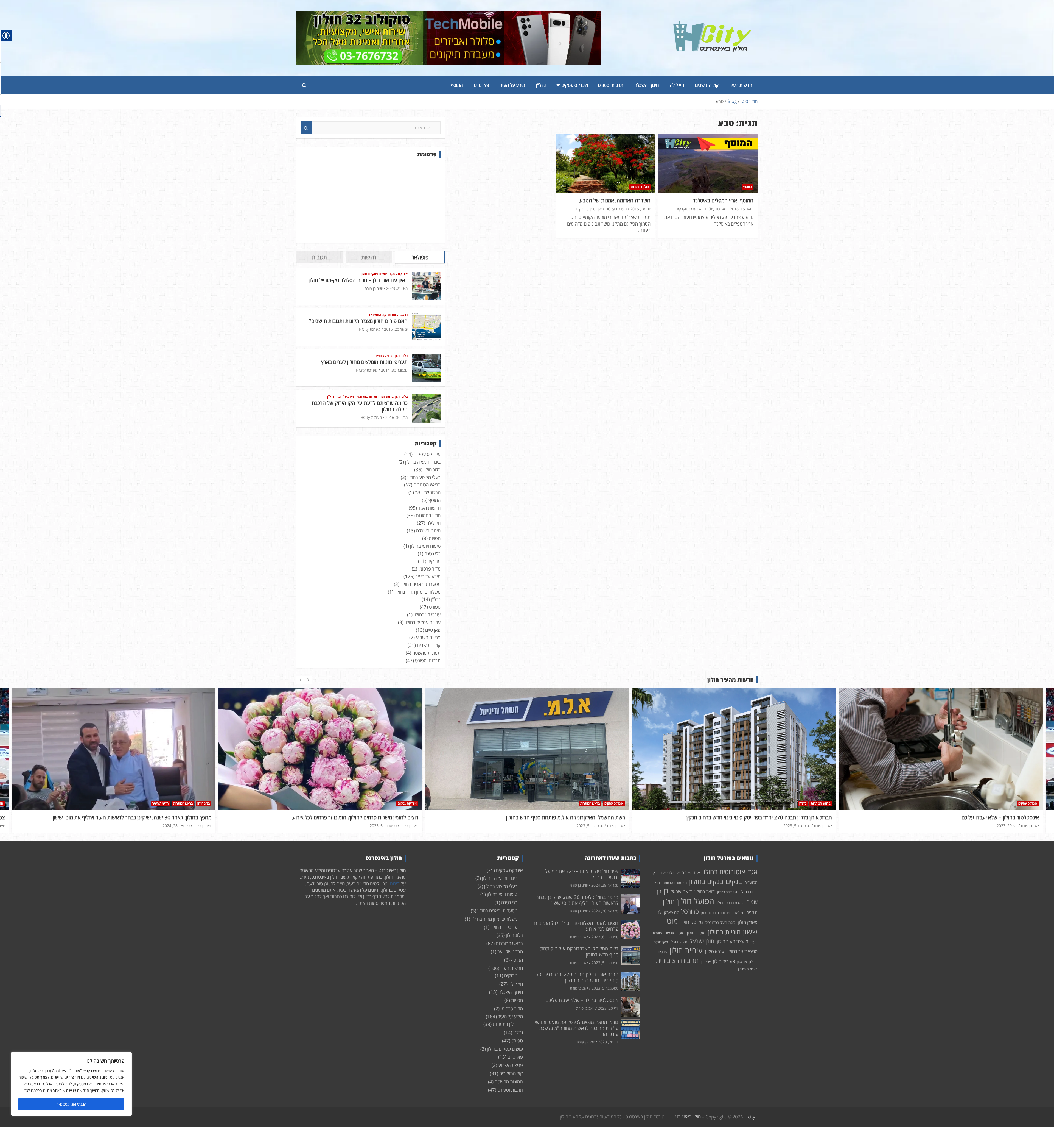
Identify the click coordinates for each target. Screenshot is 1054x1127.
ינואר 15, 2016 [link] (741, 209)
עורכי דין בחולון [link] (427, 614)
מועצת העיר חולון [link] (732, 941)
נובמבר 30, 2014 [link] (394, 370)
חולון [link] (669, 901)
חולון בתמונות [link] (640, 186)
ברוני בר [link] (656, 882)
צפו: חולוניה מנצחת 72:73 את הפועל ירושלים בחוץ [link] (985, 817)
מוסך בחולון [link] (696, 933)
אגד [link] (753, 871)
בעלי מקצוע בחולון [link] (424, 477)
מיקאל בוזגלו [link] (678, 941)
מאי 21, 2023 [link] (397, 288)
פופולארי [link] (419, 257)
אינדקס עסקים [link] (574, 85)
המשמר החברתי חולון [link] (730, 902)
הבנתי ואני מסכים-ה (71, 1104)
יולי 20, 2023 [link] (800, 825)
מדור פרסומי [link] (429, 569)
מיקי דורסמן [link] (660, 942)
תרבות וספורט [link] (610, 85)
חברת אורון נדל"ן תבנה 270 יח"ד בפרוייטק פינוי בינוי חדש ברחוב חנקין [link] (552, 817)
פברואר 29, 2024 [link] (1003, 825)
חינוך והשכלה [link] (646, 85)
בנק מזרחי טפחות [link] (675, 882)
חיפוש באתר (306, 128)
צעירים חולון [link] (724, 961)
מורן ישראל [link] (702, 941)
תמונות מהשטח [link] (426, 653)
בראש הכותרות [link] (398, 315)
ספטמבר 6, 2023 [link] (176, 825)
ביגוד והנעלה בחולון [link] (423, 462)
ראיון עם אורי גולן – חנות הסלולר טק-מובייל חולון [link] (358, 280)
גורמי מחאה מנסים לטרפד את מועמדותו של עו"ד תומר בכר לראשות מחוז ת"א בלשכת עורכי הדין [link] (576, 1028)
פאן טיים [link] (481, 85)
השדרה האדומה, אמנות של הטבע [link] (615, 200)
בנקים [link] (734, 881)
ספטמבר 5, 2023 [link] (382, 825)
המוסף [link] (457, 85)
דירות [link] (395, 883)
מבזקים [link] (434, 561)
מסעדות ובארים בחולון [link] (420, 584)
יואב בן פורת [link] (374, 288)
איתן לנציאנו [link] (670, 872)
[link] (712, 24)
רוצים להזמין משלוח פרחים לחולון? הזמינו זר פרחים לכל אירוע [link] (148, 817)
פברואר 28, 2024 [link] (604, 911)
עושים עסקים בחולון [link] (374, 274)
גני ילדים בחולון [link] (727, 892)
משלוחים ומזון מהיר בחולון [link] (417, 592)
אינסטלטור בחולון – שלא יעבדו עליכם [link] (793, 817)
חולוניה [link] (752, 912)
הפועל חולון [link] (695, 900)
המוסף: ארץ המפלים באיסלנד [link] (723, 200)
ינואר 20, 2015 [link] (396, 329)
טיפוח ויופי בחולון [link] (425, 546)
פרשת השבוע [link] (428, 637)
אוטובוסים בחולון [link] (723, 871)
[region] (71, 1084)
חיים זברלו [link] (724, 912)
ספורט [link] (435, 607)
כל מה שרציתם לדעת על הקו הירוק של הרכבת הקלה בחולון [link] (360, 406)
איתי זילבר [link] (691, 873)
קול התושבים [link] (707, 85)
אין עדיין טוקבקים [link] (688, 209)
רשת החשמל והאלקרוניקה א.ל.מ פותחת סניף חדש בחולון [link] (358, 817)
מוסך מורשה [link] (675, 933)
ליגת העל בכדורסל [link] (720, 922)
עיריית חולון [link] (686, 950)
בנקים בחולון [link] (706, 881)
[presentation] (300, 680)
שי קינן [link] (706, 961)
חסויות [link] (435, 538)
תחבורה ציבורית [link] (677, 960)
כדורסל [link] (690, 911)
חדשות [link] (368, 257)
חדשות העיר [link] (741, 85)
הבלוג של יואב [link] (428, 492)
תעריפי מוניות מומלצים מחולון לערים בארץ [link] (364, 362)
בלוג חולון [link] (401, 356)
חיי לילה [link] (677, 85)
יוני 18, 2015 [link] (640, 209)
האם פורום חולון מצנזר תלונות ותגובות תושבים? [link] (358, 321)
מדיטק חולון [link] (691, 922)
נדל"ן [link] (541, 85)
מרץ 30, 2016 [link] (396, 417)
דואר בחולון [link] (704, 891)
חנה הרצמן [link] (708, 912)
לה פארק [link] (671, 912)
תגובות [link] (319, 257)
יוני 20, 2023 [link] (608, 1042)
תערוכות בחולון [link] (748, 969)
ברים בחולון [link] (748, 891)
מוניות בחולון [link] (724, 931)
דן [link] (666, 890)
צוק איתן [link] (742, 962)
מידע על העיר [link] (512, 85)
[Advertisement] (371, 200)
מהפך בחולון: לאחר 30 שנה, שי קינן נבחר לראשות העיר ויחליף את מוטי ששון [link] (577, 900)
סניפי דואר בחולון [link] (742, 951)
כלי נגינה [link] (432, 553)
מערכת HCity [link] (715, 209)
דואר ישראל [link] (681, 891)
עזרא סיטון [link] (714, 951)
